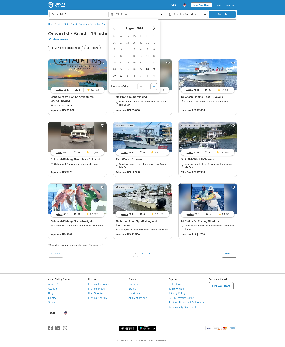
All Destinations (137, 298)
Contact (52, 298)
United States (63, 24)
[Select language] (184, 5)
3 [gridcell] (141, 75)
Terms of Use (176, 288)
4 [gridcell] (147, 75)
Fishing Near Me (98, 298)
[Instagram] (65, 328)
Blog (51, 293)
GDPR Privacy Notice (181, 298)
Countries (134, 284)
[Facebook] (50, 328)
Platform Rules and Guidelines (186, 302)
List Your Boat (201, 5)
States (132, 288)
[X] (57, 328)
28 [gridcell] (147, 69)
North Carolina (80, 24)
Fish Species (96, 293)
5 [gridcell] (154, 75)
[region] (77, 90)
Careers (53, 288)
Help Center (176, 284)
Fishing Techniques (99, 284)
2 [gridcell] (134, 75)
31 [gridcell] (121, 75)
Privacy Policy (177, 293)
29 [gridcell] (154, 69)
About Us (53, 284)
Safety (52, 302)
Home (51, 24)
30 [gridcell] (114, 75)
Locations (134, 293)
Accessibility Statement (182, 307)
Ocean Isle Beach (99, 24)
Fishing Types (96, 288)
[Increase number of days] (154, 86)
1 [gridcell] (127, 75)
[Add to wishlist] (102, 63)
